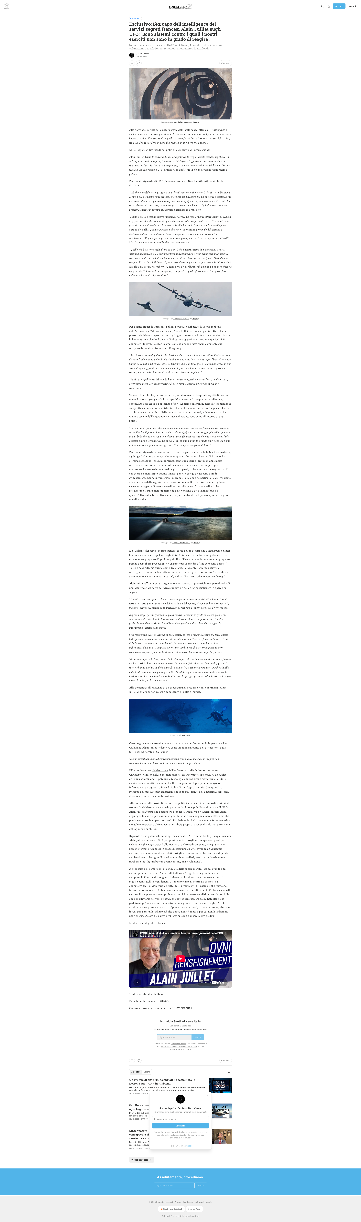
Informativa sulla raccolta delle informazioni (179, 1135)
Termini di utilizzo (178, 1132)
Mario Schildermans (181, 121)
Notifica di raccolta (203, 1202)
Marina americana (219, 452)
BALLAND (186, 735)
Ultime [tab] (147, 1072)
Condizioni (188, 1202)
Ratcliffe (212, 899)
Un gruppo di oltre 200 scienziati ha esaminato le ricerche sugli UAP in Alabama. (162, 1081)
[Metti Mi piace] (132, 63)
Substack (166, 1216)
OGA (167, 588)
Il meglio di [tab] (136, 1072)
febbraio (215, 327)
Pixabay (196, 121)
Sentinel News (142, 54)
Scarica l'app (194, 1209)
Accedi (352, 6)
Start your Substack (172, 1209)
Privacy (178, 1202)
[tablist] (140, 1072)
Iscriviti (339, 6)
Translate (135, 18)
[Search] (322, 6)
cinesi (203, 659)
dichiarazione (160, 770)
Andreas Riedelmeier (181, 542)
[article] (180, 1088)
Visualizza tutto (139, 1159)
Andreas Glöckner (181, 318)
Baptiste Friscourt (149, 1094)
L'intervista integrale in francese (148, 923)
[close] (207, 1096)
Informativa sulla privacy (180, 1137)
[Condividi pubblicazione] (329, 6)
